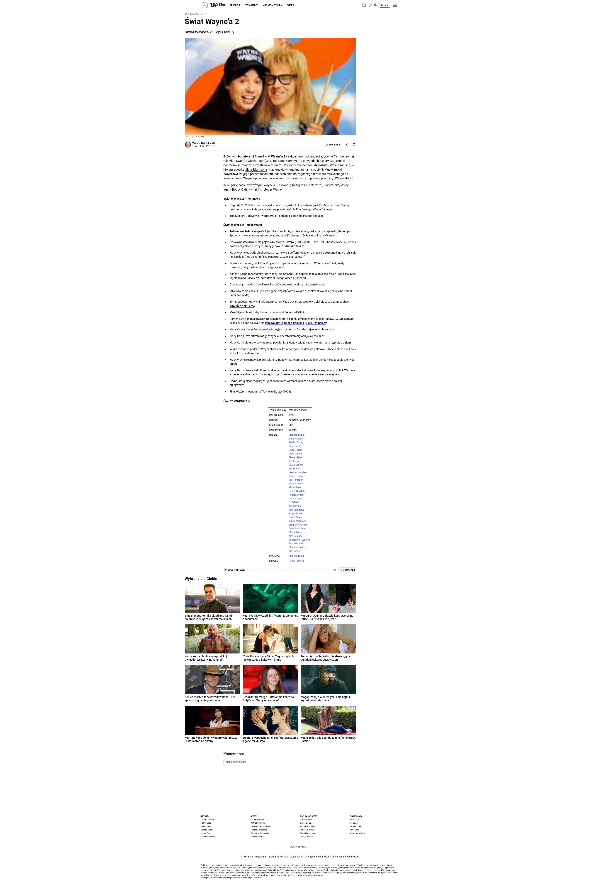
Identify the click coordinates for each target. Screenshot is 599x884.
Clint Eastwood (207, 819)
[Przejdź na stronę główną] (205, 7)
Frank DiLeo (295, 517)
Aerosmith (321, 165)
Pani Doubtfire (274, 322)
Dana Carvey (296, 498)
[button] (373, 5)
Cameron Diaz (356, 826)
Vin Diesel (354, 823)
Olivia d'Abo (295, 532)
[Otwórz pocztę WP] (363, 5)
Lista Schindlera (316, 322)
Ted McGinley (296, 442)
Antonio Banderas (307, 826)
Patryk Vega (206, 823)
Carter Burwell (296, 561)
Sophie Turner (206, 830)
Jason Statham (257, 837)
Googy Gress (296, 438)
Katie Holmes (206, 826)
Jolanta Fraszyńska (259, 830)
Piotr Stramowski (258, 823)
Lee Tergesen (296, 479)
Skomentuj (335, 144)
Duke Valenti (295, 453)
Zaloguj (384, 5)
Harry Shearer (296, 483)
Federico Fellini (294, 312)
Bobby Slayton (297, 491)
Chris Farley (295, 446)
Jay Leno (294, 461)
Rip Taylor (294, 468)
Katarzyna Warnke (357, 833)
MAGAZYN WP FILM (272, 5)
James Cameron (307, 819)
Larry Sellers (295, 449)
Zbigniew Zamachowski (260, 826)
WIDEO (290, 5)
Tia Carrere (295, 551)
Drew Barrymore (297, 528)
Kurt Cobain (303, 242)
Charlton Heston (297, 547)
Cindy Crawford (306, 837)
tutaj (259, 878)
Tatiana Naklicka (201, 143)
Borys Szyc (354, 830)
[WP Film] (220, 5)
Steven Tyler (295, 457)
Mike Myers (295, 487)
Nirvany (289, 242)
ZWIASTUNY (251, 5)
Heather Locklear (298, 472)
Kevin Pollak (295, 506)
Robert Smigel (296, 494)
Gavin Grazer (296, 464)
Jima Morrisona (256, 169)
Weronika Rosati (307, 830)
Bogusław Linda (307, 823)
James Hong (296, 476)
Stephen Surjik (296, 434)
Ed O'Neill (294, 502)
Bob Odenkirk (296, 543)
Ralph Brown (296, 513)
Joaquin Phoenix (208, 837)
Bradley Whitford (298, 524)
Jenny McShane (297, 521)
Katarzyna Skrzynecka (260, 833)
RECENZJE (235, 5)
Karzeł (278, 391)
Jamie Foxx (206, 833)
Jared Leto (354, 819)
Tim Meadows (296, 509)
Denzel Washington (308, 833)
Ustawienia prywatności (344, 856)
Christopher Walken (299, 539)
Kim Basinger (296, 536)
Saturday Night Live (242, 305)
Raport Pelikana (294, 322)
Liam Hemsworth (258, 819)
